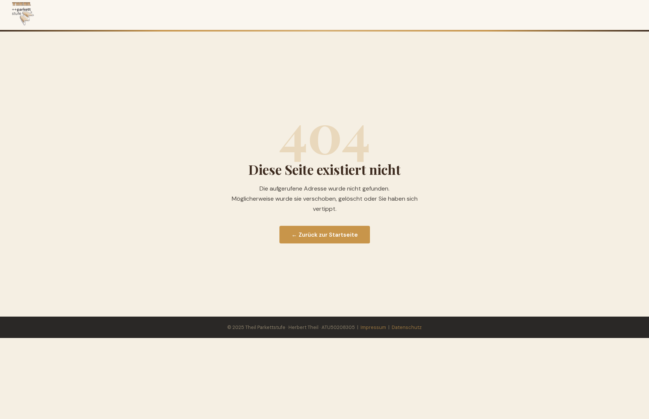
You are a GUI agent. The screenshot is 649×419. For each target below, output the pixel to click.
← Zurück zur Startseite (324, 235)
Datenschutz (407, 327)
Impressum (373, 327)
